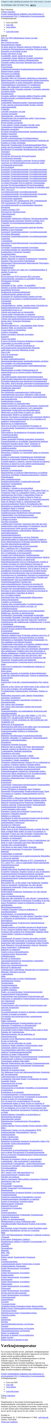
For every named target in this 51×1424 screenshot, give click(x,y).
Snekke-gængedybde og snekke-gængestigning (19, 406)
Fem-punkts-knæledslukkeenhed (35, 386)
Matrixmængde (32, 263)
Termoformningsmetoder (33, 992)
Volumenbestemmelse (9, 771)
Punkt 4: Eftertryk (26, 497)
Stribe (3, 976)
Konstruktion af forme (9, 1068)
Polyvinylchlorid (7, 167)
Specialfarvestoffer (8, 91)
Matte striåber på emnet (23, 831)
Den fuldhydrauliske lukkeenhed (13, 377)
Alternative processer (17, 972)
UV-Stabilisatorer (25, 738)
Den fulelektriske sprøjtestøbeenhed (15, 392)
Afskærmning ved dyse (21, 537)
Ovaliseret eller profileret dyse (12, 932)
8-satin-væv (12, 272)
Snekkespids (6, 776)
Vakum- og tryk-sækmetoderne (24, 1130)
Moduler (4, 40)
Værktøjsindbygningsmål (30, 481)
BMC (3, 1253)
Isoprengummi (6, 1279)
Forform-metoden (8, 1126)
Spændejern (39, 439)
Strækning (28, 800)
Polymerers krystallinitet (10, 74)
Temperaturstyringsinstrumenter (24, 785)
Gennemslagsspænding (10, 140)
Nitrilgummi (6, 1270)
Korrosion (16, 290)
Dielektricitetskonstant (28, 140)
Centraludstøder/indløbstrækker (13, 626)
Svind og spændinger (9, 885)
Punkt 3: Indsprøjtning (26, 495)
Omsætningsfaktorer (22, 419)
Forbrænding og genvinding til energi (15, 343)
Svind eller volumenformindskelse (25, 682)
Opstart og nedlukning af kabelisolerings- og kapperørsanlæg (24, 917)
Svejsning (5, 876)
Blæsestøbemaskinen (9, 923)
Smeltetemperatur (32, 555)
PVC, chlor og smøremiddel (22, 863)
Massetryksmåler (21, 798)
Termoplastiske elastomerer (11, 198)
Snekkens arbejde (39, 800)
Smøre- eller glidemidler (10, 87)
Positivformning (22, 994)
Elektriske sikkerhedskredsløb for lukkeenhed (20, 538)
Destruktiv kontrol (26, 1228)
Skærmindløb (6, 617)
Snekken (22, 765)
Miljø (3, 1233)
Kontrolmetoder (7, 1146)
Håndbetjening (22, 513)
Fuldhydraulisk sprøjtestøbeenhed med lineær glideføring (21, 393)
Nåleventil (33, 620)
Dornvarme (21, 807)
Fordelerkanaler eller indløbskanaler (15, 622)
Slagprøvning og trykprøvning (37, 970)
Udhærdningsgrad (8, 214)
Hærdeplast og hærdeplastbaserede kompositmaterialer (18, 346)
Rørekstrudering (7, 880)
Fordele (4, 1268)
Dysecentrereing (23, 426)
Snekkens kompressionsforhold (28, 769)
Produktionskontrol (24, 1155)
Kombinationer (7, 252)
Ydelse (29, 807)
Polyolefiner (6, 154)
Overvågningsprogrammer (23, 515)
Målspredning (37, 597)
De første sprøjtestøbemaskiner (13, 359)
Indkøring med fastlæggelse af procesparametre (19, 546)
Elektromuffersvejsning (23, 1308)
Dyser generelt (44, 876)
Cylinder (30, 756)
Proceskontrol (13, 820)
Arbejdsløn (15, 475)
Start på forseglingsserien (35, 573)
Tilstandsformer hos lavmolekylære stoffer (17, 118)
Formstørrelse (6, 1079)
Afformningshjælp (26, 1028)
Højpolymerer (6, 65)
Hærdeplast (5, 207)
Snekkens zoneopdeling (37, 767)
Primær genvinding (8, 334)
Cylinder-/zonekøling (20, 760)
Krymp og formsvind (9, 1041)
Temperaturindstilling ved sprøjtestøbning (17, 711)
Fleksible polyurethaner (10, 1177)
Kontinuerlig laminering (20, 1141)
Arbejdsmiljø (6, 301)
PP (13, 715)
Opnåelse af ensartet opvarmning (14, 1014)
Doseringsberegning (9, 466)
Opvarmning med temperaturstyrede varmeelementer (21, 1016)
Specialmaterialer (11, 1074)
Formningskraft (44, 1056)
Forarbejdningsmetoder (20, 169)
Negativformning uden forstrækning (15, 1005)
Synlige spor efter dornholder (21, 834)
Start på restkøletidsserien (25, 580)
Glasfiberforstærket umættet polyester (15, 294)
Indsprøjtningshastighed (10, 562)
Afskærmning (6, 537)
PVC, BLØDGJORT (15, 718)
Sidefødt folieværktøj (9, 869)
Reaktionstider (6, 1186)
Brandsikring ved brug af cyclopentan (24, 1230)
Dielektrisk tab (43, 140)
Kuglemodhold (40, 629)
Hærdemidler (6, 218)
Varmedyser (42, 620)
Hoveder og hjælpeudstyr (11, 958)
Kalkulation (5, 468)
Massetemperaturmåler (37, 798)
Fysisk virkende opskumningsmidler (15, 105)
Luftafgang (18, 1059)
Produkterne (6, 744)
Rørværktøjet (6, 883)
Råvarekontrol (24, 818)
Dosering (4, 417)
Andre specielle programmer (26, 528)
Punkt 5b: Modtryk (8, 502)
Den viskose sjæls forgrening (12, 704)
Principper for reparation (10, 1159)
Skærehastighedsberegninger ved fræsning (17, 1328)
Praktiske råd (6, 1032)
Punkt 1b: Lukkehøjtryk (20, 493)
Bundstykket (6, 943)
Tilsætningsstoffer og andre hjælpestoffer (17, 82)
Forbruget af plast (41, 49)
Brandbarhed (6, 149)
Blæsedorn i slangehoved (11, 963)
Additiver (26, 1239)
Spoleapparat (6, 887)
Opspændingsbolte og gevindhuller (14, 441)
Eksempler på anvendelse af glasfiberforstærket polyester (23, 299)
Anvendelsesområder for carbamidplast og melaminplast (23, 250)
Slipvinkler (16, 1079)
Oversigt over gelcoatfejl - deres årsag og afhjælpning (22, 1166)
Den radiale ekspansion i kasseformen (15, 700)
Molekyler (22, 58)
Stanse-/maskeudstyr (9, 947)
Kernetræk (17, 524)
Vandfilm (44, 883)
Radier (23, 1079)
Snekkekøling (6, 780)
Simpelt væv (6, 270)
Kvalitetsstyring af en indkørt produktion (17, 551)
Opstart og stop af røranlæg (32, 887)
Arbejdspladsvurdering (29, 308)
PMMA (33, 715)
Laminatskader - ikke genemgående (15, 1161)
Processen (23, 744)
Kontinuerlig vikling (38, 1141)
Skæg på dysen (12, 829)
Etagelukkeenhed (40, 381)
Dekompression (7, 419)
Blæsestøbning (37, 749)
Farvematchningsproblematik (24, 729)
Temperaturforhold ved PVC (33, 793)
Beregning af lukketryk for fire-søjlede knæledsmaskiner (23, 464)
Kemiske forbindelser (34, 58)
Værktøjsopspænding (9, 435)
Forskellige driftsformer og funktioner (15, 510)
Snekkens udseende (8, 805)
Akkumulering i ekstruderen (32, 961)
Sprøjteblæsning (7, 981)
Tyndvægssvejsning (8, 1311)
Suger (29, 789)
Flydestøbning (34, 526)
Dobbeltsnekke (17, 776)
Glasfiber (4, 256)
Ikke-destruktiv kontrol (10, 1228)
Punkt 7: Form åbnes (34, 506)
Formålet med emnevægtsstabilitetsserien (16, 583)
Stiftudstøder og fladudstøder (12, 640)
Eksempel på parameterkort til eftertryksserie (29, 571)
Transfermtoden (19, 1257)
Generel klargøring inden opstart (13, 809)
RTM (39, 1130)
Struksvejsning (37, 1306)
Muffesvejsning (7, 1308)
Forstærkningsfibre (8, 254)
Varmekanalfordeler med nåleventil (14, 620)
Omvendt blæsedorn (23, 945)
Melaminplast (6, 245)
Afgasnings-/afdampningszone (13, 762)
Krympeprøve (26, 849)
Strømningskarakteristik (10, 860)
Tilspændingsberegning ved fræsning (15, 1331)
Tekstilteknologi (7, 267)
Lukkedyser (5, 430)
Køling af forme (19, 1103)
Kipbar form (6, 965)
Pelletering (5, 747)
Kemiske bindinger (18, 60)
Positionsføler (30, 932)
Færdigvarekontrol (40, 1155)
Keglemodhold (7, 631)
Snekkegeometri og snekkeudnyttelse (15, 403)
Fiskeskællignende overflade (30, 829)
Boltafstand (5, 444)
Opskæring (14, 871)
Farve (42, 221)
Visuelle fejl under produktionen (13, 827)
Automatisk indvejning (22, 843)
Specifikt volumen (24, 466)
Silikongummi (6, 1284)
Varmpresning (6, 1123)
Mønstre (4, 259)
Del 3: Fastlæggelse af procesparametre (29, 16)
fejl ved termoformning (24, 1099)
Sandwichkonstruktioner (20, 1143)
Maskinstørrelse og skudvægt (12, 473)
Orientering (17, 252)
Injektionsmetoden (8, 1132)
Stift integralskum (24, 1172)
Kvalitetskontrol (15, 967)
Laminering (16, 900)
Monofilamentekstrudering (11, 907)
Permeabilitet (28, 147)
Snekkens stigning (8, 769)
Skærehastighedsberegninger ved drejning (17, 1324)
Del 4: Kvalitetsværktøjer (11, 595)
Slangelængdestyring (19, 965)
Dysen (3, 929)
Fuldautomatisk (7, 515)
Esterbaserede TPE (12, 203)
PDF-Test (5, 38)
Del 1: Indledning (8, 548)
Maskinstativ (37, 372)
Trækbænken (23, 885)
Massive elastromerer (9, 1179)
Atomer (14, 58)
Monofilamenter (38, 747)
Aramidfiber (6, 283)
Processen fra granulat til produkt (14, 787)
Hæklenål (5, 629)
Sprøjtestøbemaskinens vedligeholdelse (16, 530)
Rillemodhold (28, 629)
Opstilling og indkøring (10, 987)
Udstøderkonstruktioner (10, 633)
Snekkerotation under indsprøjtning (14, 526)
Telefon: (4, 1420)
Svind (3, 666)
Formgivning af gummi (31, 1264)
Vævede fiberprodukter (18, 256)
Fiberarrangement (19, 263)
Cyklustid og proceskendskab (21, 488)
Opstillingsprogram (8, 513)
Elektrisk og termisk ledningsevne (14, 288)
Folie (24, 747)
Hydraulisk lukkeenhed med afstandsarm (17, 381)
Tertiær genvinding (8, 339)
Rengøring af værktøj (9, 840)
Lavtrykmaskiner (38, 1192)
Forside (4, 14)
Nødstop (44, 542)
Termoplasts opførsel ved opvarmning (15, 1048)
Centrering (22, 840)
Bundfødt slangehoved (27, 927)
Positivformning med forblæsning (14, 996)
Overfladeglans (16, 666)
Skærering (43, 945)
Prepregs (39, 279)
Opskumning (18, 1186)
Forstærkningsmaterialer (32, 736)
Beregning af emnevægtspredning (30, 586)
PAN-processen (21, 276)
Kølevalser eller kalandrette (11, 898)
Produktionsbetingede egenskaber (30, 874)
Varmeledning (6, 127)
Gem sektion (11, 27)
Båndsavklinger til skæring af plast (14, 1340)
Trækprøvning (38, 849)
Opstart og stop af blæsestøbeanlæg (15, 952)
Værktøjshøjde (16, 484)
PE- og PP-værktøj (19, 883)
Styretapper (17, 938)
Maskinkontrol (22, 1224)
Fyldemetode (25, 1215)
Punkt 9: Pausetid (17, 508)
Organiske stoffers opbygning (12, 62)
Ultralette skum (24, 1175)
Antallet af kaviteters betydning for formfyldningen (24, 563)
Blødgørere (5, 736)
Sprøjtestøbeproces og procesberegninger (17, 450)
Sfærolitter (5, 78)
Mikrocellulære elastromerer (29, 1179)
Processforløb (6, 1184)
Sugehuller (5, 1081)
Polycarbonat (21, 187)
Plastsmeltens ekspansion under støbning (17, 695)
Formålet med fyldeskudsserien (13, 555)
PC (40, 715)
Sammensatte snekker (37, 771)
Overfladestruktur (8, 691)
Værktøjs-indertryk (8, 461)
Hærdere (40, 227)
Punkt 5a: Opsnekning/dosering (37, 499)
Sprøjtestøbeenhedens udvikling (36, 361)
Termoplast (5, 152)
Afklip (46, 932)
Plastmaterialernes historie (11, 45)
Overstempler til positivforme (36, 1097)
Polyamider (14, 183)
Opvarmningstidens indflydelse (13, 1050)
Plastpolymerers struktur (10, 71)
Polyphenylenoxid (8, 187)
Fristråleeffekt (6, 615)
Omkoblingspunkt (8, 559)
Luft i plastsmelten (35, 408)
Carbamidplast (6, 241)
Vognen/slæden (7, 934)
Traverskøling (6, 760)
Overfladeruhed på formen (37, 1079)
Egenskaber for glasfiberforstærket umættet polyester (21, 296)
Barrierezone (6, 773)
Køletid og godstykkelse (10, 457)
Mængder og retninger (16, 259)
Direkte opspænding (9, 439)
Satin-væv (24, 270)
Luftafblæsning (7, 524)
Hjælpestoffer (6, 216)
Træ (2, 1072)
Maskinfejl (5, 1206)
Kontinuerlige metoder (10, 1139)
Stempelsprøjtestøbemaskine (12, 361)
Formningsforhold (8, 994)
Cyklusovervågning (8, 517)
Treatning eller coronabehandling (14, 604)
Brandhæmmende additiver (34, 149)
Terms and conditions (9, 1422)
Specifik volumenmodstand (11, 138)
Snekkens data (29, 776)
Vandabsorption (16, 145)
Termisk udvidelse (20, 125)
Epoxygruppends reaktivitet (25, 227)
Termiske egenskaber (9, 114)
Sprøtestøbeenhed (8, 390)
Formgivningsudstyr (9, 1213)
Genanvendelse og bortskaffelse (13, 330)
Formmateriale (6, 938)
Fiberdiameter (6, 281)
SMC (8, 1253)
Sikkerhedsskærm (37, 923)
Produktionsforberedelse (10, 481)
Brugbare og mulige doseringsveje (14, 408)
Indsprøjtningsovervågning (27, 517)
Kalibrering (36, 883)
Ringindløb (44, 617)
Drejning (4, 1322)
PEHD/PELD (6, 715)
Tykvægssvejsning (8, 1304)
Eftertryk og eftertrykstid (25, 559)
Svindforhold (38, 551)
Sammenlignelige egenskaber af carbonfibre (18, 279)
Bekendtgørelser (16, 1235)
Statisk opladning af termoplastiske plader (26, 1045)
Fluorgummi (6, 1288)
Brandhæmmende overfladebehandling (16, 98)
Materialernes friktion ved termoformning (31, 1039)
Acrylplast (5, 183)
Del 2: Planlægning (22, 548)
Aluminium (45, 1072)
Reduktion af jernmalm (34, 341)
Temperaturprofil (38, 805)
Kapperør (32, 847)
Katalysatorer (6, 1239)
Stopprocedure (21, 954)
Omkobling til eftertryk (25, 593)
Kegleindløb (39, 615)
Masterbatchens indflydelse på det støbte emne (19, 727)
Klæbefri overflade (32, 221)
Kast (8, 666)
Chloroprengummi (8, 1297)
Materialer (5, 680)
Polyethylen (5, 156)
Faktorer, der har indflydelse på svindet (16, 1043)
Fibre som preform (16, 261)
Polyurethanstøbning (9, 1168)
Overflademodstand (30, 138)
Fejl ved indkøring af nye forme (13, 1108)
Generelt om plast (11, 42)
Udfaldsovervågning (9, 519)
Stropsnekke (6, 791)
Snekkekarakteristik (8, 807)
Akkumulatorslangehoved (11, 961)
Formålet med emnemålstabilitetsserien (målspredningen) (23, 588)
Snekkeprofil (43, 406)
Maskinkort (5, 484)
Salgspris (43, 475)
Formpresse (30, 1257)
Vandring (42, 929)
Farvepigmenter (36, 1241)
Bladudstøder (39, 640)
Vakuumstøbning (22, 1132)
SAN (23, 715)
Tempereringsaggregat (21, 446)
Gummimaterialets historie (11, 1264)
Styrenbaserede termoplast (11, 158)
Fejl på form (35, 1101)
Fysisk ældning (7, 125)
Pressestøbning (34, 1121)
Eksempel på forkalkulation (11, 470)
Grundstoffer (6, 58)
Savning (10, 1337)
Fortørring (36, 789)
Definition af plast (39, 47)
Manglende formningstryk (20, 1110)
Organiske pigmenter (23, 89)
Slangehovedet (7, 925)
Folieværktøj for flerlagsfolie (27, 876)
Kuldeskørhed (17, 127)
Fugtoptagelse (33, 288)
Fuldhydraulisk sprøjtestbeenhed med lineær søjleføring (23, 396)
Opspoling (13, 909)
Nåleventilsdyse (7, 432)
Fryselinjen (5, 871)
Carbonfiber (5, 274)
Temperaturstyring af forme (11, 1083)
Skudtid (4, 1188)
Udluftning (5, 1217)
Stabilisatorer (38, 82)
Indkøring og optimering (10, 816)
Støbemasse (9, 1072)
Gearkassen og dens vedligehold (13, 756)
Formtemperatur (38, 1065)
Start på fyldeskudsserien (29, 562)
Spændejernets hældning (38, 441)
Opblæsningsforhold (9, 874)
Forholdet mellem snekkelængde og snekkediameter (20, 766)
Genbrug (4, 332)
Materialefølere (37, 843)
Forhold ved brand (40, 147)
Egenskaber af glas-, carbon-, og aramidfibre (18, 285)
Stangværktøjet (7, 894)
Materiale (4, 1063)
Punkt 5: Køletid (17, 499)
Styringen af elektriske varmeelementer (33, 1012)
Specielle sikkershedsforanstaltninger (15, 544)
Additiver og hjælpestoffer (28, 731)
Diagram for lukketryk (41, 461)
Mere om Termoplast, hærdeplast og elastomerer (28, 78)
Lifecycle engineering (9, 354)
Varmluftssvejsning (8, 1306)
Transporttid (12, 1188)
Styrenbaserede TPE (9, 201)
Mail (35, 1417)
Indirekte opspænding (25, 439)
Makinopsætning (7, 1204)
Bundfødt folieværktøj (26, 869)
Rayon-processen (7, 276)
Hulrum (13, 1081)
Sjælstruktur (33, 691)
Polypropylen (16, 156)
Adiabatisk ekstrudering (22, 751)
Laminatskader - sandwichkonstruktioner (29, 1163)
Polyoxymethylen (26, 183)
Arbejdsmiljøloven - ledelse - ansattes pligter (18, 305)
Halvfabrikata (29, 261)
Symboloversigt (24, 923)
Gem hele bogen (12, 31)
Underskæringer (18, 1032)
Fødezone (5, 802)
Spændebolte (24, 758)
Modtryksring (42, 927)
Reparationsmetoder (9, 1157)
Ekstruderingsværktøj (9, 800)
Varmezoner (34, 758)
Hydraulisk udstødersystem (32, 635)
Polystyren (5, 160)
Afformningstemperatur (10, 1023)
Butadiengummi (7, 1275)
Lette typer (16, 1181)
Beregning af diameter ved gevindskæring (17, 1335)
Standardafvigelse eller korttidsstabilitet (16, 597)
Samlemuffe (16, 887)
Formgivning (6, 682)
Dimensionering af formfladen (13, 1088)
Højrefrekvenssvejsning (10, 1313)
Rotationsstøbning (8, 1114)
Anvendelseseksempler (38, 169)
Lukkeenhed (6, 374)
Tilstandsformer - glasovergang (13, 116)
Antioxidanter (21, 85)
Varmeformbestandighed (10, 582)
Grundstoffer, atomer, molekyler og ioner (17, 56)
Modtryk (46, 417)
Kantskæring (12, 903)
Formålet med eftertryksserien (38, 566)
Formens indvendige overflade (34, 938)
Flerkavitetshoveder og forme (12, 978)
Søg (2, 42)
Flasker (25, 847)
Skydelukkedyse (20, 432)
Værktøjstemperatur (8, 557)
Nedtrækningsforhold (9, 878)
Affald (29, 328)
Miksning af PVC (27, 860)
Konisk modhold (15, 629)
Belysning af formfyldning (26, 577)
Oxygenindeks (17, 149)
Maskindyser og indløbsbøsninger (14, 423)
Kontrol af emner (7, 1099)
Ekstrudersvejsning (23, 1306)
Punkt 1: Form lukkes (32, 490)
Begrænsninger (13, 1268)
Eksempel (5, 337)
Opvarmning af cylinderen (11, 793)
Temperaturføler (43, 785)
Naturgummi (21, 1266)
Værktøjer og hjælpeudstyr (11, 602)
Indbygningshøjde (18, 943)
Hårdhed (4, 134)
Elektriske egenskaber (9, 136)
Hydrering (12, 341)
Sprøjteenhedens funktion (11, 401)
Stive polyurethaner (8, 1170)
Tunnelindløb (17, 615)
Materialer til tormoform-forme (13, 1070)
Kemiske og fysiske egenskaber (13, 143)
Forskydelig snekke (32, 778)
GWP (7, 1235)
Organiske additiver (8, 96)
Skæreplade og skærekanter (26, 941)
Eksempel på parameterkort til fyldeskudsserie (22, 565)
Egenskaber (5, 169)
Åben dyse (5, 426)
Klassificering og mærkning (24, 314)
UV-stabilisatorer (34, 85)
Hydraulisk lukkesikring (30, 542)
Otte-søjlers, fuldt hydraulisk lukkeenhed (17, 383)
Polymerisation (7, 67)
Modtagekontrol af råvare (11, 1221)
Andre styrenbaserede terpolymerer (23, 164)
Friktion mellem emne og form (36, 1030)
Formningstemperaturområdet (20, 1052)
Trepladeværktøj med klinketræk (23, 660)
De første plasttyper (8, 47)
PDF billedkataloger (17, 38)
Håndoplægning (7, 1121)
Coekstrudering (7, 751)
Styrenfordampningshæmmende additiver (26, 223)
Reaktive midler (40, 96)
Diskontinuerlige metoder (11, 1119)
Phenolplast (15, 234)
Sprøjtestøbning (13, 14)
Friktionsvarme (7, 796)
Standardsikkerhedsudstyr (11, 535)
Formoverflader (17, 1030)
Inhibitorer (26, 218)
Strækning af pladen (9, 1054)
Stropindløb (34, 617)
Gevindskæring (13, 1333)
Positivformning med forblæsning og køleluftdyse (22, 997)
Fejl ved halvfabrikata (21, 1101)
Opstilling (5, 990)
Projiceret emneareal (37, 459)
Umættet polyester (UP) (10, 210)
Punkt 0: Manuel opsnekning (12, 490)
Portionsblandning (8, 1192)
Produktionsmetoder (9, 1195)
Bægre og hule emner (13, 847)
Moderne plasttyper (24, 47)
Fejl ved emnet (7, 1101)
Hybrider (15, 281)
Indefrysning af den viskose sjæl (36, 687)
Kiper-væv (15, 270)
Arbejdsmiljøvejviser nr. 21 (11, 310)
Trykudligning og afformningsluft (23, 1025)
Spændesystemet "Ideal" (19, 444)
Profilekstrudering (8, 889)
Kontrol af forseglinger (10, 1201)
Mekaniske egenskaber (10, 129)
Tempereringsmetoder (9, 1085)
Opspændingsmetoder (9, 437)
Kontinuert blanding (23, 1192)
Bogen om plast (31, 38)
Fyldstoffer (5, 109)
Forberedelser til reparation (11, 1208)
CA (37, 715)
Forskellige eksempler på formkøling (15, 673)
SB (19, 715)
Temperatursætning (24, 805)
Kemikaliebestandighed (32, 145)
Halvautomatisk (34, 513)
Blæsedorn (10, 945)
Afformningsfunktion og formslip (31, 637)
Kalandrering (26, 900)
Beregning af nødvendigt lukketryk (14, 459)
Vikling (4, 1137)
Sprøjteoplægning (21, 1121)
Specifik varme (34, 125)
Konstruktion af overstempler (12, 1092)
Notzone (28, 762)
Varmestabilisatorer (8, 85)
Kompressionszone (16, 802)
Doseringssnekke (18, 791)
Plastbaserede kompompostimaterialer (15, 292)
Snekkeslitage (6, 410)
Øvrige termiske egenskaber (12, 123)
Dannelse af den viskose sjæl (12, 687)
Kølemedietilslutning (38, 673)
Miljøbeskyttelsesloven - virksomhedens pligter (19, 325)
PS (16, 715)
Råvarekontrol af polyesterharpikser (15, 1150)
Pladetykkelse (14, 1056)
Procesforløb (6, 1019)
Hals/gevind (42, 941)
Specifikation (6, 818)
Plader (28, 747)
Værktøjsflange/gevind (10, 758)
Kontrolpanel (6, 782)
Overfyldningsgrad (24, 1188)
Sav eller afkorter (35, 885)
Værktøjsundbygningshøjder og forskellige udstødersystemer (24, 644)
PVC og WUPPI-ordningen (12, 345)
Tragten (4, 789)
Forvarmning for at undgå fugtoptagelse (24, 856)
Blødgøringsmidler (20, 103)
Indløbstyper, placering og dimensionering (17, 613)
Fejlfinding (5, 488)
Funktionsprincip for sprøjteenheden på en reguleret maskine (19, 371)
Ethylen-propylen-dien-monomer (14, 1293)
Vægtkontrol (33, 929)
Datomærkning (7, 678)
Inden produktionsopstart (10, 479)
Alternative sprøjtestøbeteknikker (14, 740)
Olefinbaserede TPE (25, 201)
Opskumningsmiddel (9, 731)
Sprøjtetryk (21, 557)
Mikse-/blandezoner (19, 773)
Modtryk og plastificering (23, 415)
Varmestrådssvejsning (28, 1313)
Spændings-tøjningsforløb (19, 132)
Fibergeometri (6, 263)
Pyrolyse (4, 341)
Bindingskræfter (32, 60)
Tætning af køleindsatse (39, 675)
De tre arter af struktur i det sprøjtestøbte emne (19, 689)
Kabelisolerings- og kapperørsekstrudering (17, 914)
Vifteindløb (25, 617)
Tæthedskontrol (23, 947)
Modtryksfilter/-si (7, 798)
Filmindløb (16, 617)
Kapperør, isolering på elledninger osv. (16, 749)
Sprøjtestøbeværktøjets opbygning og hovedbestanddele (23, 611)
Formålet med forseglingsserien (13, 573)
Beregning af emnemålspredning (13, 591)
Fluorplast (30, 187)
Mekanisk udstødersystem (11, 635)
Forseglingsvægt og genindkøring (14, 575)
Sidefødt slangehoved (9, 927)
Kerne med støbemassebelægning (27, 1072)
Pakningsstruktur (21, 691)
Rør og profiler (15, 747)
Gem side (9, 25)
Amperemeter (6, 785)
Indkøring (13, 990)
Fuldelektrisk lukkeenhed (11, 388)
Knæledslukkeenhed (35, 377)
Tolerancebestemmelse (10, 600)
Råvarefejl (14, 1206)
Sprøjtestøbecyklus (8, 486)
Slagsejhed (12, 134)
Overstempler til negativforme (12, 1097)
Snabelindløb (28, 615)
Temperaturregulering (9, 662)
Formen (4, 936)
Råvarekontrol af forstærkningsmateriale (28, 1152)
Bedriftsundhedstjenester (10, 308)
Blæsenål (4, 967)
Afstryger (35, 945)
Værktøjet (5, 909)
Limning (4, 1317)
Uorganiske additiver (25, 96)
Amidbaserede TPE (28, 203)
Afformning (11, 1021)
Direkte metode (7, 1257)
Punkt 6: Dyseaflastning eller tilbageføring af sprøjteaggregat (21, 505)
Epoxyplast (5, 225)
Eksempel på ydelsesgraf (10, 825)
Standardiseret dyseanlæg (25, 428)
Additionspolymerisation (10, 69)
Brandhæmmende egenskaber (12, 221)
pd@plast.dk (43, 1417)
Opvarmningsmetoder (9, 1012)
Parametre (26, 252)
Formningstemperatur (29, 1056)
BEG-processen (34, 276)
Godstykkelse (19, 970)
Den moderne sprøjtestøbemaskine (14, 366)
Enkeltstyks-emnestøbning (11, 1197)
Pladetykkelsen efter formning (20, 1063)
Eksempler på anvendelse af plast (14, 51)
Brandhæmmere (7, 94)
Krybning (5, 132)
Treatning (23, 871)
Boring (3, 1333)
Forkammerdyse (41, 428)
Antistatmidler (6, 103)
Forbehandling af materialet (11, 854)
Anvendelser (25, 1268)
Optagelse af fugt (7, 1039)
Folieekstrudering (8, 867)
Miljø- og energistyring (18, 328)
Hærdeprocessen (19, 212)
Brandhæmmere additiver (11, 1241)
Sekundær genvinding (25, 334)
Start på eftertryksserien (10, 568)
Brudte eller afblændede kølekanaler (15, 675)
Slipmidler (14, 738)
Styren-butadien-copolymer (20, 160)
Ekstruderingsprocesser (10, 865)
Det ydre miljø (6, 323)
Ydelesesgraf (19, 822)
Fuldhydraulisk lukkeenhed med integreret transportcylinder (24, 379)
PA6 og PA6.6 (35, 718)
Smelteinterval (15, 120)
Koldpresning (6, 1130)
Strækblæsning (30, 978)
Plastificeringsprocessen (34, 791)
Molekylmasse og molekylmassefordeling (17, 80)
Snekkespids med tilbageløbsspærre (26, 410)
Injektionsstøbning (8, 1266)
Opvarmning (6, 1010)
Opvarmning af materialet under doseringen (26, 417)
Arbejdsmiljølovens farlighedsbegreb (15, 317)
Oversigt (11, 265)
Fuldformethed (23, 1054)
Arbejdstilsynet (42, 305)
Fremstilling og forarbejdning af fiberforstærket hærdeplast (20, 1115)
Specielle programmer (9, 522)
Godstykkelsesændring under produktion (24, 836)
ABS (27, 715)
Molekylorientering (41, 80)
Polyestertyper (6, 212)
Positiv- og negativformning (12, 992)
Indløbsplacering (35, 622)
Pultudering (5, 1141)
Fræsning (4, 1326)
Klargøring (5, 811)
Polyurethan (5, 234)
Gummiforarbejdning (9, 1262)
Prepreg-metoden (22, 1126)
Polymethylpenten (29, 156)
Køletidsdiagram (26, 457)
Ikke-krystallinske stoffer (10, 76)
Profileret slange (21, 929)
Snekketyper (23, 771)
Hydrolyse (21, 341)
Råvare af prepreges (9, 1155)
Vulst (29, 883)
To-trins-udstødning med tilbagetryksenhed (24, 641)
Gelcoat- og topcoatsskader (31, 1159)
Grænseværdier (7, 314)
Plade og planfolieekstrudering (13, 896)
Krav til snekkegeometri (36, 773)
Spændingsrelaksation (38, 132)
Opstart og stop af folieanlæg (38, 871)
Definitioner (28, 1235)
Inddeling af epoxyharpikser (12, 230)
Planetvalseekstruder (41, 863)
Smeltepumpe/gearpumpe (11, 849)
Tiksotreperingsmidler (39, 218)
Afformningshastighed (9, 1028)
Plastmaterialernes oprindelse (22, 49)
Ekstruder (15, 744)
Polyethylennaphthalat (17, 185)
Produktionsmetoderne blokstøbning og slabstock (20, 1199)
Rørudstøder (29, 640)
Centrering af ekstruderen (23, 934)
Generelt (4, 1210)
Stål (2, 1074)
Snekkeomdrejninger (18, 421)
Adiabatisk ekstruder (18, 814)
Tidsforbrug (5, 475)
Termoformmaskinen (9, 985)
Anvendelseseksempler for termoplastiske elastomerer (22, 205)
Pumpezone (29, 802)
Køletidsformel (39, 457)
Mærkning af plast (27, 350)
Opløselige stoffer (8, 89)
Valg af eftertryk (34, 568)
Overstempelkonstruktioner (29, 1094)
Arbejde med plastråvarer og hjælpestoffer (17, 312)
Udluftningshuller (8, 941)
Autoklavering (12, 1137)
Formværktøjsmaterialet (10, 1215)
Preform (17, 981)
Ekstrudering (6, 742)
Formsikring (31, 943)
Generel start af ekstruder (20, 811)
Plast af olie (5, 352)
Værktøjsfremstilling (35, 604)
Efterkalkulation (7, 477)
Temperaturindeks (31, 127)
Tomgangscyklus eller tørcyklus (34, 524)
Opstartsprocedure (8, 954)
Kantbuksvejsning (39, 1308)
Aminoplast (5, 238)
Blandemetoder (7, 1190)
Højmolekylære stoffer (33, 62)
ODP (3, 1235)
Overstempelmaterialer (10, 1094)
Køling (21, 800)
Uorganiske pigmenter (41, 89)
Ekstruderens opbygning (10, 753)
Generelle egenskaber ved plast (13, 111)
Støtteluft (39, 932)
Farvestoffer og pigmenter (30, 87)
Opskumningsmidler (35, 103)
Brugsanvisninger (37, 317)
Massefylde (5, 145)
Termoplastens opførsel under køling (15, 1061)
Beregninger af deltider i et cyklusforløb (16, 452)
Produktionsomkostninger (30, 475)
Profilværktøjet (7, 892)
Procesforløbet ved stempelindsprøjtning (16, 363)
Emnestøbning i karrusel (31, 1197)
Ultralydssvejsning (8, 1315)
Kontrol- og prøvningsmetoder (13, 1219)
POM (27, 718)
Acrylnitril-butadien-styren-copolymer (24, 163)
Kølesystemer (6, 671)
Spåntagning (6, 1320)
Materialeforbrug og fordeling (35, 473)
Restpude (23, 568)
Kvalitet (15, 818)
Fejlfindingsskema (8, 956)
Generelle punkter (26, 1201)
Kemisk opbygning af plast (11, 54)
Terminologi (6, 49)
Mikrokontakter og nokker (11, 370)
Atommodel (5, 60)
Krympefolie (40, 878)
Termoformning (7, 983)
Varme (46, 791)
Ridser (3, 829)
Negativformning (7, 1003)
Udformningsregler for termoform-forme (16, 1077)
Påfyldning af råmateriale (17, 789)
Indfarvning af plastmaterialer (12, 724)
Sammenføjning (7, 1299)
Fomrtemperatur (7, 1059)
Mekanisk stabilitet (20, 1106)
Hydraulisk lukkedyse (35, 432)
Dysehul (13, 426)
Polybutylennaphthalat (35, 185)
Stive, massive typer (9, 1172)
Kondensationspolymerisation (32, 69)
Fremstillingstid (29, 666)
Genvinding (13, 332)
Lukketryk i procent (24, 461)
